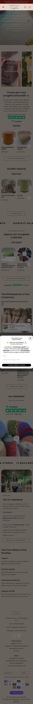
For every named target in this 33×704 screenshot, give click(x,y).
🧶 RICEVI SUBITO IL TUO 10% (16, 365)
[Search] (25, 7)
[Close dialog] (30, 338)
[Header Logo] (14, 7)
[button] (3, 7)
